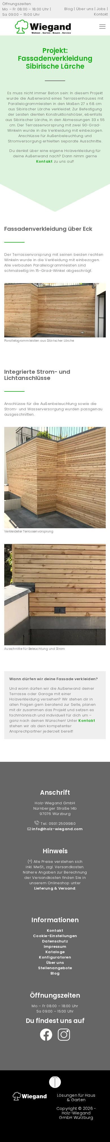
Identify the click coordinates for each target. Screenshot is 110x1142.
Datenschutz (55, 941)
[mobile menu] (102, 27)
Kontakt (101, 14)
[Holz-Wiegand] (43, 27)
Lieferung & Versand (55, 888)
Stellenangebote (55, 968)
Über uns (84, 9)
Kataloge (55, 952)
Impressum (55, 946)
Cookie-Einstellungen (55, 936)
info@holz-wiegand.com (57, 829)
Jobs (101, 9)
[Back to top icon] (55, 1082)
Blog (68, 9)
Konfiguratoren (55, 957)
